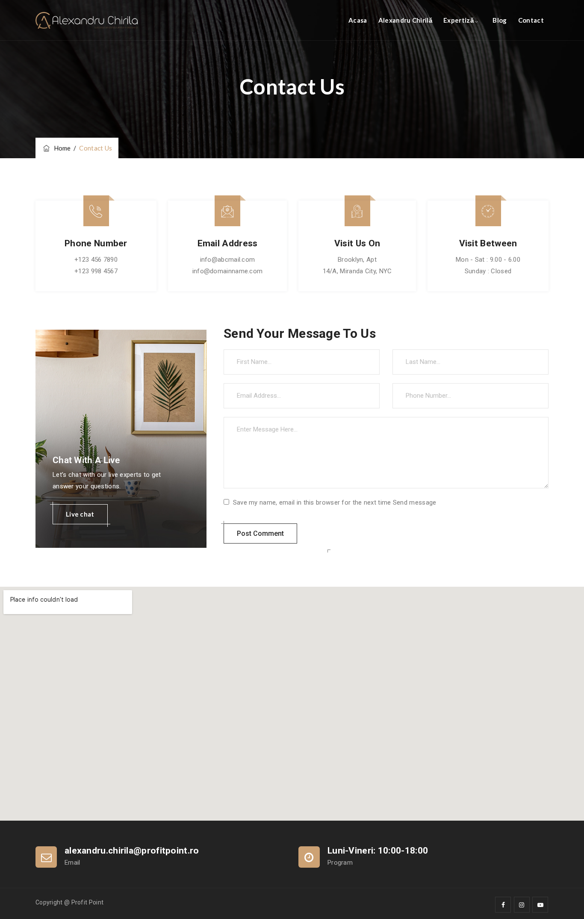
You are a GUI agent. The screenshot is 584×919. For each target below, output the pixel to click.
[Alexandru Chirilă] (86, 20)
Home (61, 148)
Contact (531, 20)
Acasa (357, 20)
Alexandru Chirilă (405, 20)
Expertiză (458, 20)
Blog (500, 20)
